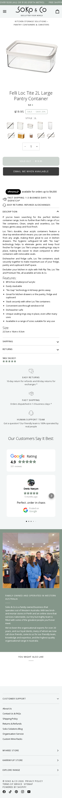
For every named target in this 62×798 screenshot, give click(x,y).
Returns (8, 349)
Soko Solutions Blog (12, 728)
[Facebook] (4, 791)
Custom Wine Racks (12, 738)
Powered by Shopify (14, 787)
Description (10, 211)
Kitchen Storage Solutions (30, 21)
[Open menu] (8, 11)
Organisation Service (13, 733)
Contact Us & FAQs (12, 713)
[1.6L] (21, 126)
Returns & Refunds (12, 723)
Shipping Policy (10, 718)
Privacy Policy (34, 781)
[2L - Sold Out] (12, 136)
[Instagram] (22, 791)
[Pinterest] (16, 791)
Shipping (8, 341)
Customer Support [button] (14, 698)
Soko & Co (11, 781)
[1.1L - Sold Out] (11, 126)
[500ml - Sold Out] (42, 136)
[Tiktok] (10, 791)
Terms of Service (12, 784)
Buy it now (31, 182)
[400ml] (32, 136)
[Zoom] (31, 56)
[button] (31, 171)
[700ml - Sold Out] (51, 136)
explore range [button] (11, 770)
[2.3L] (41, 126)
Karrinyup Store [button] (13, 760)
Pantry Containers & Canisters (31, 24)
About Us (7, 708)
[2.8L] (51, 126)
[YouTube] (28, 791)
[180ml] (31, 126)
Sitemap (28, 784)
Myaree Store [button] (11, 750)
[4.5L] (22, 136)
